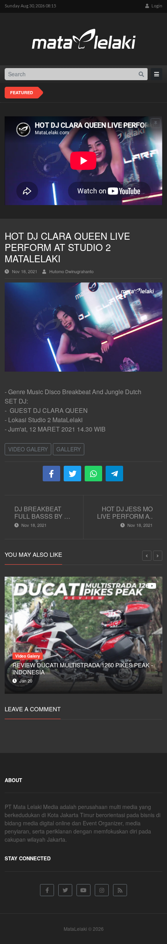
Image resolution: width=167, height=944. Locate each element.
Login (156, 5)
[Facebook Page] (47, 890)
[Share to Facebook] (51, 473)
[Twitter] (65, 890)
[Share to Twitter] (72, 473)
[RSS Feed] (120, 890)
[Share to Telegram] (114, 473)
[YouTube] (83, 890)
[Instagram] (102, 890)
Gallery (68, 449)
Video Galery (28, 449)
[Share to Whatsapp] (93, 473)
